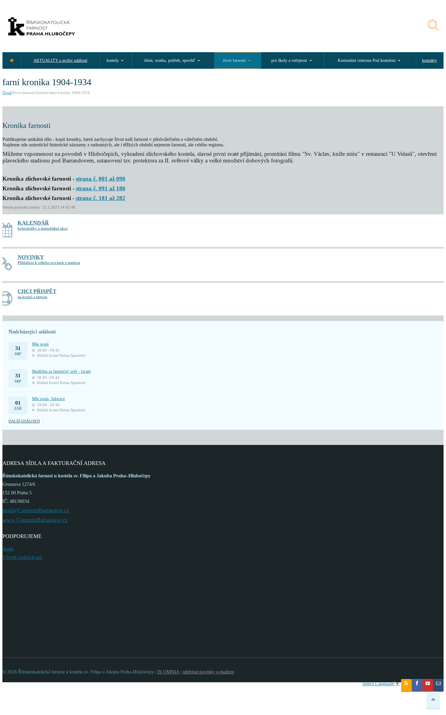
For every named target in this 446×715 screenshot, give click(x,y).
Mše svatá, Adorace (48, 398)
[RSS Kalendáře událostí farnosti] (406, 685)
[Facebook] (417, 685)
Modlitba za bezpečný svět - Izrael (61, 371)
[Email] (438, 685)
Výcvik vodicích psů (22, 557)
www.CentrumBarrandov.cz (34, 520)
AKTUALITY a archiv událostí (60, 60)
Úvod (7, 92)
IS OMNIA (168, 671)
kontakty (429, 60)
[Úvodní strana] (11, 60)
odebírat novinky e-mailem (208, 671)
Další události (24, 421)
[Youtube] (427, 685)
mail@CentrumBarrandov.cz (35, 510)
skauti (8, 548)
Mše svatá (40, 344)
